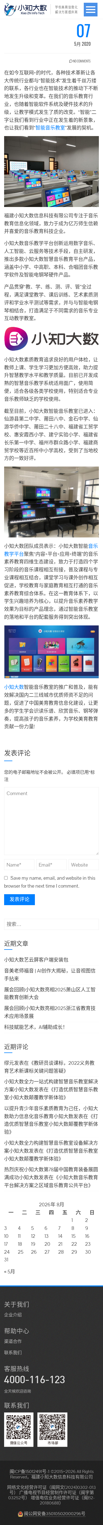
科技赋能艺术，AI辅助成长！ (36, 1027)
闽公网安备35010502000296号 (54, 1514)
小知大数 (14, 687)
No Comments (82, 61)
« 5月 (9, 1271)
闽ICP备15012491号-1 (29, 1471)
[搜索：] (51, 922)
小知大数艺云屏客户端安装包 (36, 960)
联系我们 (13, 1353)
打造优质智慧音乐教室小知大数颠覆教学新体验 (51, 1124)
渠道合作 (13, 1341)
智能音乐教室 (50, 128)
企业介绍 (13, 1315)
